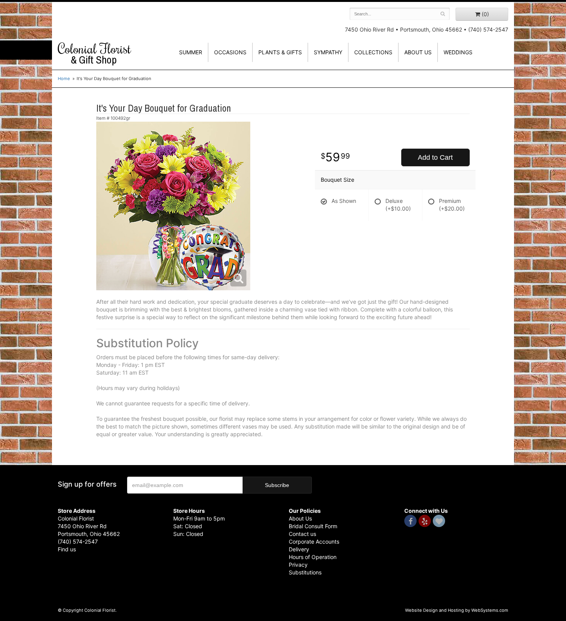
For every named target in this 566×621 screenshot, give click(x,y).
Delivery (299, 549)
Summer (190, 52)
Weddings (458, 52)
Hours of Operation (313, 557)
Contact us (302, 534)
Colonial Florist (94, 53)
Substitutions (305, 572)
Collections (373, 52)
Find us (67, 549)
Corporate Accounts (314, 541)
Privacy (298, 564)
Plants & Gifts (280, 52)
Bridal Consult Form (313, 526)
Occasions (230, 52)
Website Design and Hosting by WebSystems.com (456, 610)
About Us (300, 518)
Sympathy (328, 52)
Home (64, 78)
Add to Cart (435, 157)
